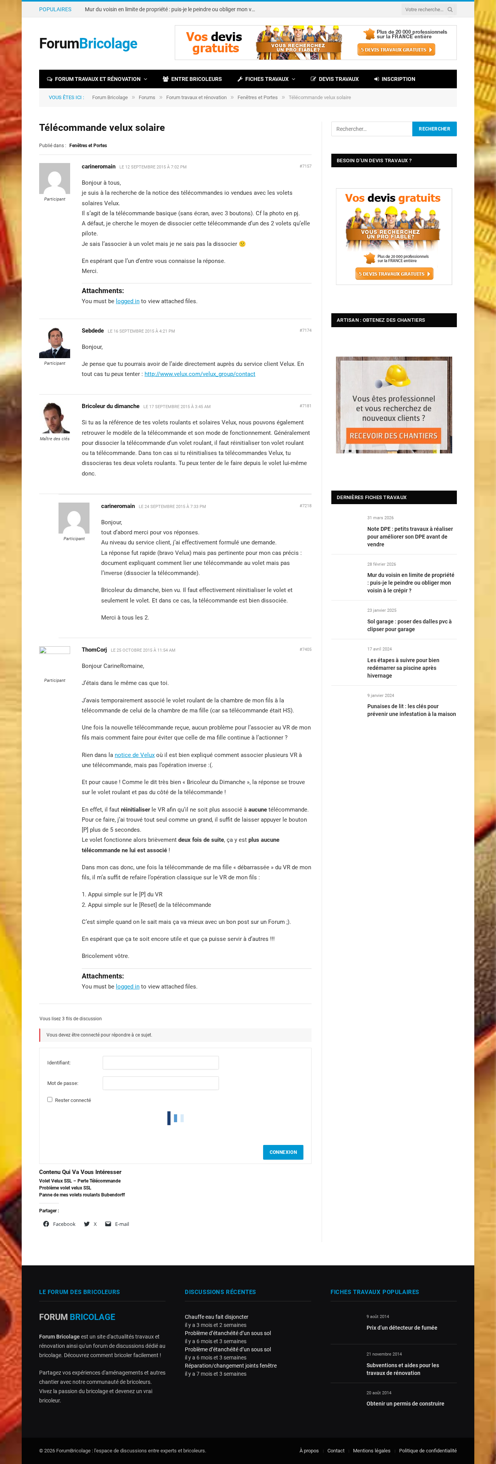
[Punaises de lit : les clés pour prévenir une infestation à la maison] (345, 704)
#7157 (306, 166)
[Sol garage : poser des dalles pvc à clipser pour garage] (345, 619)
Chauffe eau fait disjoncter (216, 1317)
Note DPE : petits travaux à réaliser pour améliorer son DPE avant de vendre (410, 536)
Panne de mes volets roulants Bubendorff (82, 1195)
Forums (147, 97)
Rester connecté (73, 1100)
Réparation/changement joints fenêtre (231, 1366)
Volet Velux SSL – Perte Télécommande (80, 1181)
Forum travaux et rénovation (98, 79)
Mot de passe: (62, 1083)
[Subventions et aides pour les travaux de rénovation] (345, 1363)
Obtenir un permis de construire (405, 1403)
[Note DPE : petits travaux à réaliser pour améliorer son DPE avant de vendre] (345, 526)
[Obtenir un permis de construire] (345, 1401)
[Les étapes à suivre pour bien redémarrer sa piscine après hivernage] (345, 658)
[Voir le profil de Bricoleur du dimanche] (54, 432)
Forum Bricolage (110, 97)
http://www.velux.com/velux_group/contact (200, 374)
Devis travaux (339, 79)
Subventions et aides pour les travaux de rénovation (403, 1369)
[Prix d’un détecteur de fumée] (345, 1325)
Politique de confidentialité (428, 1451)
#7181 (306, 405)
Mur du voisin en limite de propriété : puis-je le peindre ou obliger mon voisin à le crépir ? (172, 9)
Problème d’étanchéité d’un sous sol (228, 1333)
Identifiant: (59, 1063)
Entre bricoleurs (196, 79)
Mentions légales (372, 1451)
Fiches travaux (267, 79)
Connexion (283, 1152)
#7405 (306, 649)
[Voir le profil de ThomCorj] (54, 652)
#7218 (306, 505)
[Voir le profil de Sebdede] (54, 356)
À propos (309, 1451)
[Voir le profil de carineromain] (54, 192)
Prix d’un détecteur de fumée (402, 1328)
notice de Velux (135, 755)
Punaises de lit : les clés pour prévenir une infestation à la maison (411, 710)
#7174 (306, 330)
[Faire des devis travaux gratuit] (316, 58)
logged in (128, 301)
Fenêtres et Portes (258, 97)
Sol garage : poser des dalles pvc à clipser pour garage (409, 625)
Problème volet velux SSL (65, 1188)
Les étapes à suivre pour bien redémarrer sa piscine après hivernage (403, 668)
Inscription (398, 79)
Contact (335, 1451)
